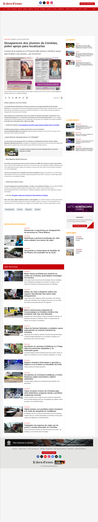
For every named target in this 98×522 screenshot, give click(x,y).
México (20, 9)
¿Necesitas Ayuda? (49, 452)
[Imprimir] (27, 98)
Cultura (54, 9)
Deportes (74, 9)
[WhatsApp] (13, 98)
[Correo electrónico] (19, 98)
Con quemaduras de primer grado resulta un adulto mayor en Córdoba (38, 125)
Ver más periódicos (87, 3)
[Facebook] (40, 2)
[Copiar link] (23, 98)
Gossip (49, 9)
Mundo (25, 9)
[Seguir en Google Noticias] (61, 98)
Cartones (43, 9)
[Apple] (56, 456)
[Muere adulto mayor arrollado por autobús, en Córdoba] (70, 134)
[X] (44, 2)
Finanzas (30, 9)
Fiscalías (37, 209)
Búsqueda (28, 209)
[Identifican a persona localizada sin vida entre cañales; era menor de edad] (13, 240)
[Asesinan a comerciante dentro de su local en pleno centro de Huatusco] (70, 141)
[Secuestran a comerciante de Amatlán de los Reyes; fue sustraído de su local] (13, 253)
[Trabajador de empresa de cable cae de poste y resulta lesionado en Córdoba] (13, 428)
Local (8, 9)
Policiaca (14, 9)
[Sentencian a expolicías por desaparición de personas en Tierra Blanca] (13, 230)
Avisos (80, 9)
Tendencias (61, 9)
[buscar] (94, 9)
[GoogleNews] (52, 456)
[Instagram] (51, 2)
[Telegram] (16, 98)
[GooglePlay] (60, 456)
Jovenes (19, 209)
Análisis (36, 9)
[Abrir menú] (4, 9)
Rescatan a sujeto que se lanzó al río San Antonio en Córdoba (30, 195)
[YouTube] (47, 2)
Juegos (85, 9)
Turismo (67, 9)
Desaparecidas (10, 209)
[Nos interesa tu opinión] (49, 442)
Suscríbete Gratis (80, 226)
